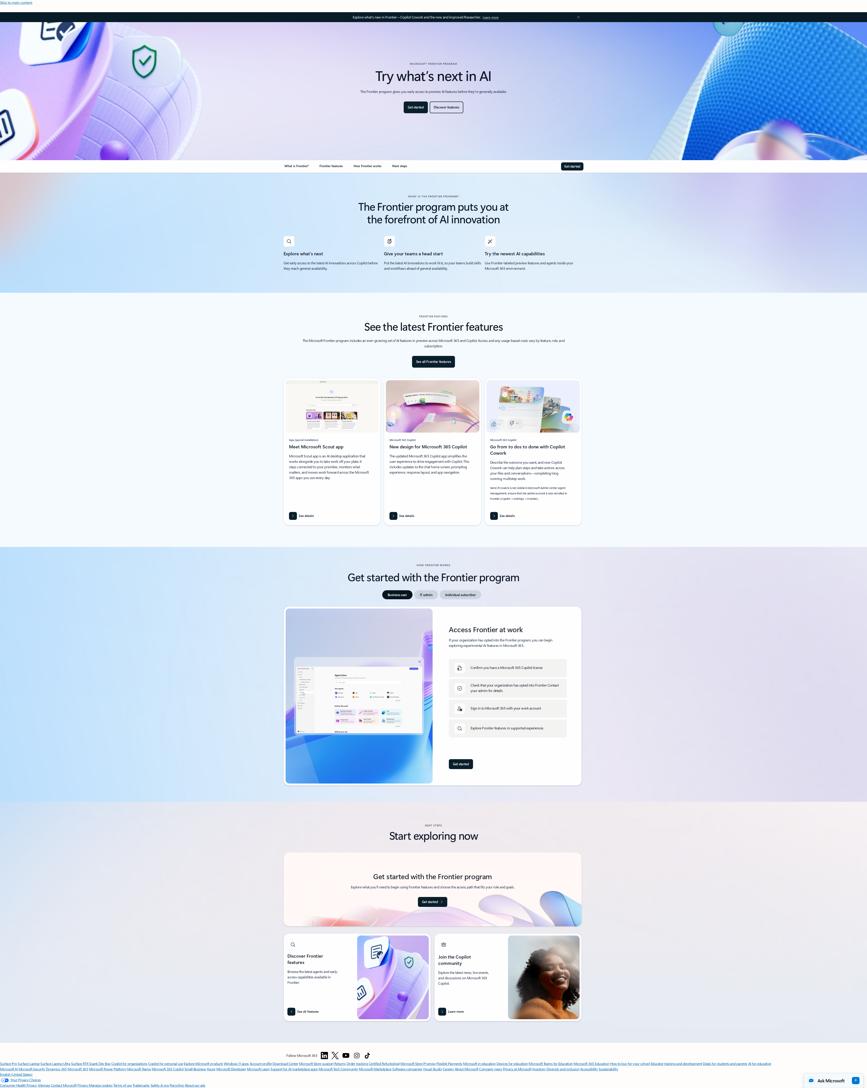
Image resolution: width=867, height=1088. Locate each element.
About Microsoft (466, 1069)
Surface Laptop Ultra (55, 1063)
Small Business (195, 1069)
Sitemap (44, 1085)
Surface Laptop (29, 1063)
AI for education (759, 1063)
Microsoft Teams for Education (551, 1063)
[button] (833, 1080)
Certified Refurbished (384, 1063)
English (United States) (16, 1074)
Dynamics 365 (56, 1069)
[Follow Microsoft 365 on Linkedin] (324, 1055)
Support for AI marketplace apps (294, 1069)
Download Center (285, 1063)
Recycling (177, 1085)
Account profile (261, 1063)
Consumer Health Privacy (18, 1085)
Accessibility (589, 1069)
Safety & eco (160, 1085)
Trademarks (141, 1085)
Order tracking (357, 1063)
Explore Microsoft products (203, 1063)
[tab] (397, 594)
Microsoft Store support (316, 1063)
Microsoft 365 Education (591, 1063)
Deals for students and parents (725, 1063)
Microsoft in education (479, 1063)
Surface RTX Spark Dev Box (90, 1063)
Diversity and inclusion (562, 1069)
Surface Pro (8, 1063)
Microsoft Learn (258, 1069)
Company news (490, 1069)
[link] (296, 168)
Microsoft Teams (139, 1069)
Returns (340, 1063)
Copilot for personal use (165, 1063)
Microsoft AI (9, 1069)
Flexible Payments (449, 1063)
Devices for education (512, 1063)
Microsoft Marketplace (375, 1069)
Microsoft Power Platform (107, 1069)
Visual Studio (432, 1069)
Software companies (407, 1069)
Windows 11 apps (236, 1063)
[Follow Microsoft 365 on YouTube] (346, 1055)
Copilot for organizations (129, 1063)
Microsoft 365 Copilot (168, 1069)
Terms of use (122, 1085)
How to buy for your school (630, 1063)
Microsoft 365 (78, 1069)
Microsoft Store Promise (418, 1063)
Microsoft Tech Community (338, 1069)
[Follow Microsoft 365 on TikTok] (367, 1055)
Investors (539, 1069)
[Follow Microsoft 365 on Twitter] (335, 1055)
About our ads (195, 1085)
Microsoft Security (32, 1069)
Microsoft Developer (231, 1069)
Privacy (83, 1085)
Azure (211, 1069)
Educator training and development (676, 1063)
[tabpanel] (433, 696)
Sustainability (608, 1069)
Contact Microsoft (64, 1085)
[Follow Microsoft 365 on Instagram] (356, 1055)
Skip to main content (16, 2)
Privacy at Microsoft (517, 1069)
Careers (448, 1069)
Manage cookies (100, 1085)
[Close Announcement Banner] (577, 17)
